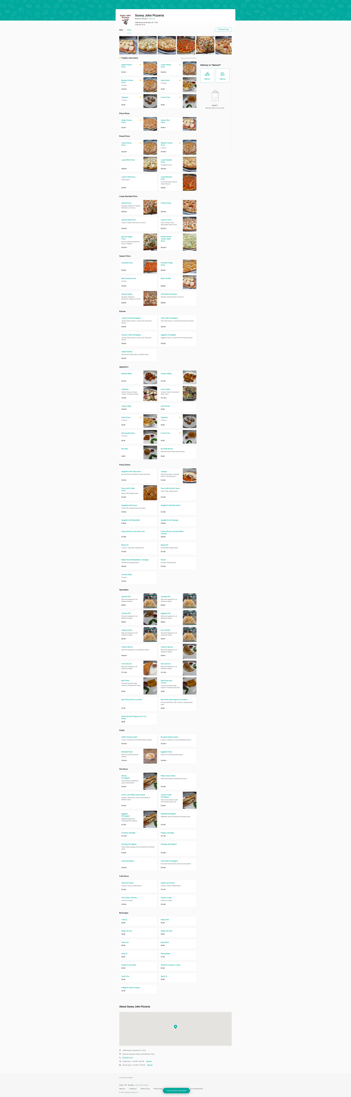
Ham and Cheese (127, 883)
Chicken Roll (125, 613)
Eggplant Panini (166, 752)
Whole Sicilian (166, 278)
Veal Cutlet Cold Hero (129, 898)
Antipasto (125, 389)
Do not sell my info (196, 1089)
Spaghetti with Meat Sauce (171, 505)
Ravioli (163, 560)
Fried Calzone (126, 664)
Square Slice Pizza (165, 121)
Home (121, 1085)
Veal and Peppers (127, 861)
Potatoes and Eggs (128, 833)
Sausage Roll (165, 596)
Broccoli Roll (165, 630)
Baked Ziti (164, 545)
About (129, 30)
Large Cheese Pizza (166, 66)
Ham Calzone (166, 664)
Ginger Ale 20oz (166, 931)
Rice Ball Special (167, 449)
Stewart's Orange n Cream (170, 965)
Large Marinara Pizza (166, 178)
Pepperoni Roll (126, 630)
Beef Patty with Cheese (166, 682)
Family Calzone (127, 647)
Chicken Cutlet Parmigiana (131, 335)
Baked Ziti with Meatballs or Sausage (135, 560)
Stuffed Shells (126, 575)
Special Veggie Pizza (126, 238)
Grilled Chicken (126, 352)
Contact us (133, 1089)
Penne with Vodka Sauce (128, 489)
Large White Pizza (128, 160)
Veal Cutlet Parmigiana (169, 318)
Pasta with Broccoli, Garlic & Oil (133, 531)
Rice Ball (124, 449)
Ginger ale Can (126, 931)
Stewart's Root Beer (128, 965)
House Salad (165, 389)
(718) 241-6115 (140, 25)
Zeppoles (124, 97)
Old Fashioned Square (169, 294)
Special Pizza (126, 203)
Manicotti (125, 545)
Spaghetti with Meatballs (130, 520)
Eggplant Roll (165, 613)
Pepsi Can (125, 942)
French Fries (165, 97)
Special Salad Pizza (128, 220)
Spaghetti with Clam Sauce (131, 471)
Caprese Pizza (166, 220)
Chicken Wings (166, 374)
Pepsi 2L (124, 954)
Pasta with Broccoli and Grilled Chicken (172, 532)
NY (126, 1085)
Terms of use (145, 1089)
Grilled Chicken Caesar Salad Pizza (166, 239)
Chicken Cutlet (166, 898)
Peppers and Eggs (167, 833)
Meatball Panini (127, 752)
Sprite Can (125, 976)
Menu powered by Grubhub (188, 58)
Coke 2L (124, 920)
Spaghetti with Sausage (169, 520)
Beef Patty (125, 681)
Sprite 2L (164, 976)
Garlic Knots (165, 80)
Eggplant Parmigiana (168, 335)
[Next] (232, 44)
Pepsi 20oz (165, 942)
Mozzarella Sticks (128, 433)
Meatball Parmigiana (168, 814)
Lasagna (164, 471)
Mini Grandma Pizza (128, 278)
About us (122, 1089)
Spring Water (165, 954)
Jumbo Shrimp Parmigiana (131, 318)
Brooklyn (131, 1085)
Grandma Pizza (127, 263)
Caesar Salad (126, 406)
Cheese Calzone (167, 647)
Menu (121, 30)
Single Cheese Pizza (126, 66)
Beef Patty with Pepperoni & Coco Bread (134, 717)
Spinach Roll (125, 596)
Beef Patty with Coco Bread (131, 700)
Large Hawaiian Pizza (166, 161)
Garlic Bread (165, 406)
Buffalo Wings (126, 374)
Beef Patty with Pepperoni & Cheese (174, 700)
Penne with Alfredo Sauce (170, 488)
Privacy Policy (158, 1089)
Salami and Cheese (168, 883)
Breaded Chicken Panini (169, 737)
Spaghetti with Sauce (129, 505)
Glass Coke (165, 920)
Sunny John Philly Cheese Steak (133, 795)
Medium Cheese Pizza (127, 81)
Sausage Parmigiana (128, 844)
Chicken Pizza (166, 203)
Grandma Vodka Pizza (167, 264)
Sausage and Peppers (169, 844)
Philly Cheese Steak (168, 776)
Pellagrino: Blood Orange (130, 988)
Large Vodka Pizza (128, 177)
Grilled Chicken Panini (129, 737)
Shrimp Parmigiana (125, 777)
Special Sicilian (126, 294)
